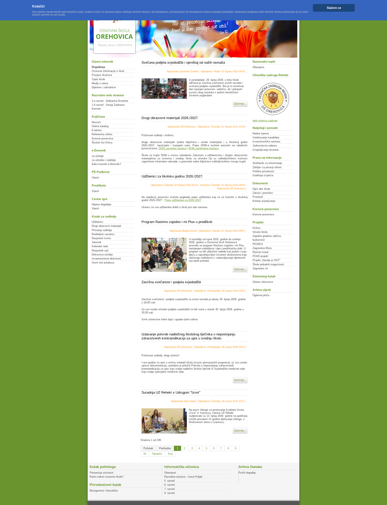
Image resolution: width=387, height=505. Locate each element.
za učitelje (98, 156)
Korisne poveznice (102, 138)
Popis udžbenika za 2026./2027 (182, 200)
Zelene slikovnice (263, 281)
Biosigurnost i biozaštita (104, 490)
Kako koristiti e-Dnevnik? (106, 164)
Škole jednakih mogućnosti (268, 264)
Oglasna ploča (261, 295)
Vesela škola (260, 231)
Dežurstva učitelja (102, 254)
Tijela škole (98, 79)
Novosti (96, 122)
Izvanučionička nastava (266, 141)
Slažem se (334, 7)
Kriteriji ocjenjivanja (264, 200)
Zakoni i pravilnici (263, 192)
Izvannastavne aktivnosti (106, 258)
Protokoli (258, 196)
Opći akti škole (261, 188)
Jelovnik (96, 242)
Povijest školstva (102, 75)
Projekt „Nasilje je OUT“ (266, 260)
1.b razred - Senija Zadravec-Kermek (109, 106)
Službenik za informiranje (267, 163)
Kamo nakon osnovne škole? (107, 476)
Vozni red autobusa (103, 262)
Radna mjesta (261, 133)
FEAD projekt (260, 256)
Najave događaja (101, 204)
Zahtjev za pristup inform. (267, 167)
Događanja (98, 66)
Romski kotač (261, 252)
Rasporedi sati (100, 250)
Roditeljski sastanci (103, 234)
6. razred (169, 484)
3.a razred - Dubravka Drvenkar (110, 100)
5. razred (169, 480)
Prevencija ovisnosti (101, 472)
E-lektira (96, 130)
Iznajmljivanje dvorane (266, 149)
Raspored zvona (101, 238)
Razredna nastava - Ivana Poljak (183, 476)
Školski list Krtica (102, 142)
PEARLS (258, 244)
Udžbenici (97, 221)
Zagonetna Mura (262, 248)
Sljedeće (157, 453)
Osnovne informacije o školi (108, 71)
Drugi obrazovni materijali (106, 225)
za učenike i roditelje (104, 160)
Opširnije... (240, 103)
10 (144, 453)
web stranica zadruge (265, 120)
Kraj (170, 453)
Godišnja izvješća (263, 175)
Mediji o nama (100, 83)
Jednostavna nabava (265, 145)
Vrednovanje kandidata (266, 137)
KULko (256, 227)
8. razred (169, 493)
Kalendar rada (100, 246)
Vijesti (95, 177)
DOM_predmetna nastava (203, 148)
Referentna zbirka (102, 134)
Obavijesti (258, 67)
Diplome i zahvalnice (104, 87)
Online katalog (100, 126)
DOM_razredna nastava (172, 148)
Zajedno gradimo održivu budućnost (267, 237)
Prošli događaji (247, 472)
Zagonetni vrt (260, 268)
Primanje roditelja (102, 230)
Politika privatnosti (263, 171)
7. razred (169, 488)
